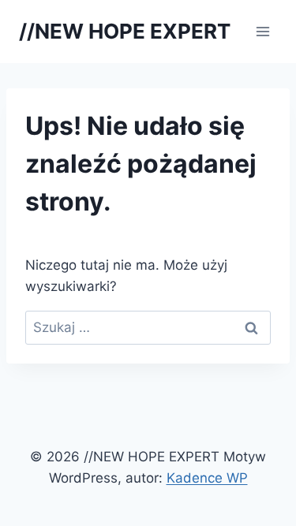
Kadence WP (207, 478)
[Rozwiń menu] (262, 31)
